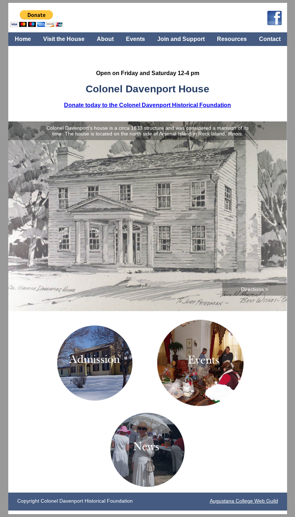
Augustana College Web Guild (244, 501)
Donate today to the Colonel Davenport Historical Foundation (147, 105)
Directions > (254, 289)
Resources (232, 39)
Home (23, 39)
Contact (270, 39)
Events (135, 39)
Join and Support (181, 39)
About (105, 39)
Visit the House (64, 39)
